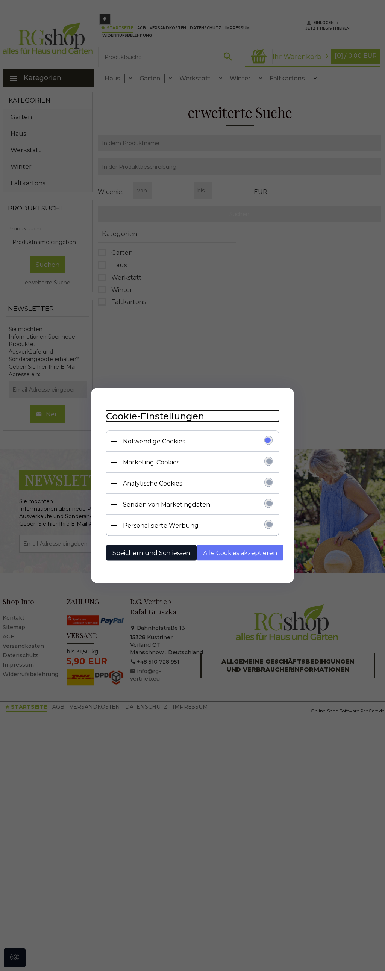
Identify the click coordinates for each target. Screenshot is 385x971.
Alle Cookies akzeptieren (240, 553)
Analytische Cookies (152, 483)
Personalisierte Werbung (161, 525)
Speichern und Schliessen (151, 553)
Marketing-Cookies (151, 462)
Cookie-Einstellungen (155, 416)
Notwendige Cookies (154, 441)
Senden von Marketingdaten (166, 504)
